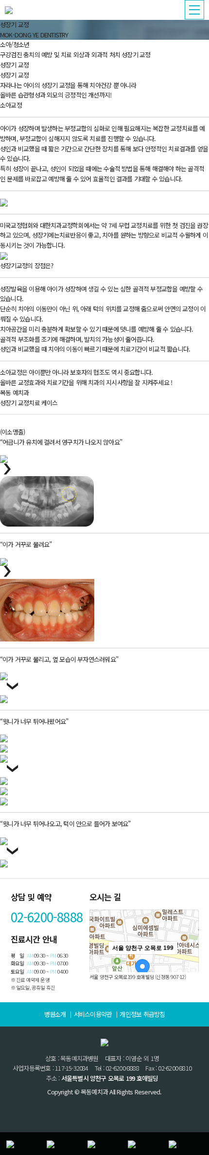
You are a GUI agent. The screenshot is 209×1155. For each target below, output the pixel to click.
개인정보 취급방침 (142, 1014)
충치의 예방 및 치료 (47, 54)
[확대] (186, 965)
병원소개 (55, 1014)
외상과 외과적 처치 (96, 54)
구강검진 (11, 54)
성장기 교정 (136, 54)
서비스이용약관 (93, 1014)
